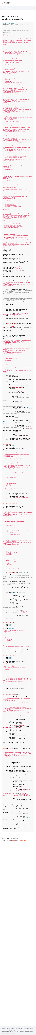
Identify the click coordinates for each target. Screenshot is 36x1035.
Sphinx (7, 840)
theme (13, 840)
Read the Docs (23, 840)
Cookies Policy (14, 1033)
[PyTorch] (6, 3)
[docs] (5, 444)
